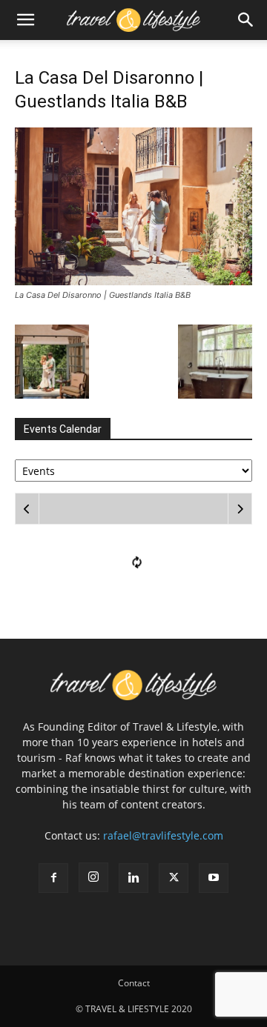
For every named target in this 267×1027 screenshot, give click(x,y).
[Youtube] (213, 878)
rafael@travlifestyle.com (163, 835)
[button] (25, 20)
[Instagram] (93, 877)
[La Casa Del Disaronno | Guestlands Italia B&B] (133, 281)
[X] (173, 878)
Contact (134, 983)
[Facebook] (53, 878)
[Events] (133, 469)
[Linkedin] (133, 878)
